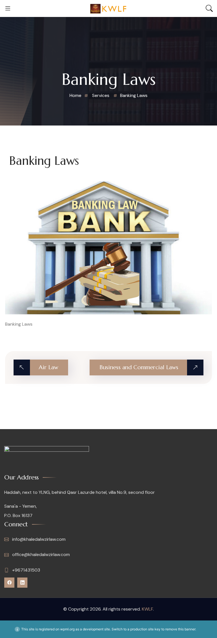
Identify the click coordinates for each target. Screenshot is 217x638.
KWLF (147, 609)
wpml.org (67, 629)
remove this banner (180, 629)
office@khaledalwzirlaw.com (40, 554)
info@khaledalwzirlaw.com (38, 539)
